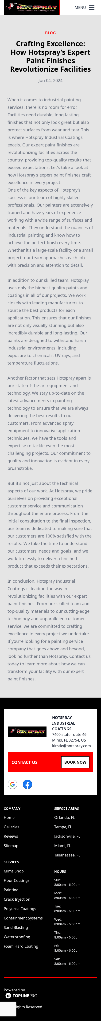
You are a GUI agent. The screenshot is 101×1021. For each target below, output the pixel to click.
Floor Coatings (17, 880)
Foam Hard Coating (21, 946)
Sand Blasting (16, 927)
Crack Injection (17, 899)
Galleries (11, 826)
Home (9, 817)
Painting (11, 889)
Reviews (11, 836)
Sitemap (11, 845)
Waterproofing (17, 936)
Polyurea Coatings (20, 908)
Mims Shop (14, 871)
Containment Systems (23, 918)
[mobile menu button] (91, 7)
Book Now (75, 762)
